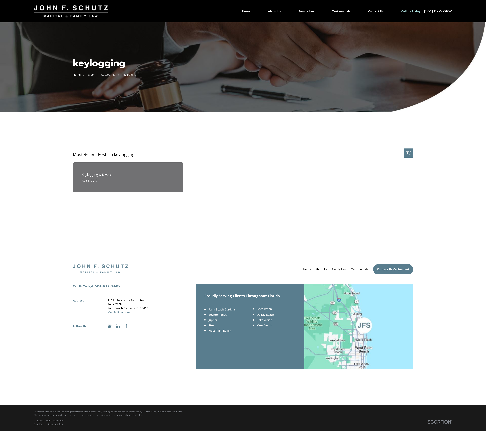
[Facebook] (126, 326)
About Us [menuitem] (274, 11)
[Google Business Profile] (110, 326)
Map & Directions (119, 312)
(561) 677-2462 (438, 11)
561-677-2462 (108, 286)
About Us (321, 269)
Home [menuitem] (246, 11)
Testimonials (359, 269)
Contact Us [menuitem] (376, 11)
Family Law (339, 269)
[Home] (71, 11)
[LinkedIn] (118, 326)
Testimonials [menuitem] (341, 11)
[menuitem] (39, 424)
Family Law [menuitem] (307, 11)
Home (307, 269)
